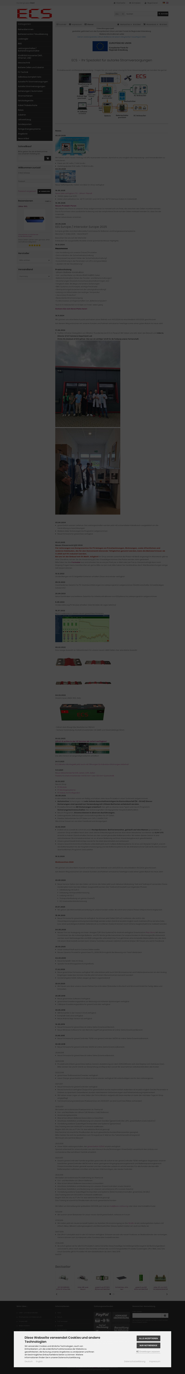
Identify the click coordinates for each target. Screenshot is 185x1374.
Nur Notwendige (148, 1345)
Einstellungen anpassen (149, 1351)
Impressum (154, 1361)
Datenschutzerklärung (134, 1361)
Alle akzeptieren (148, 1338)
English (39, 1361)
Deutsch (29, 1361)
